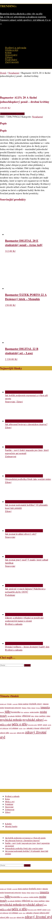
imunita (45, 707)
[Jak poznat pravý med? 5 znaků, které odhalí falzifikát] (24, 556)
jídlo (8, 711)
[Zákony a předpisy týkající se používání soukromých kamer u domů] (24, 614)
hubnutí (33, 708)
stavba (49, 725)
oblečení (26, 715)
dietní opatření (23, 704)
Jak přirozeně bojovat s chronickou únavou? (26, 424)
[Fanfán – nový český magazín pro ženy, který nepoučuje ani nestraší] (24, 446)
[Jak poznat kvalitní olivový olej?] (24, 530)
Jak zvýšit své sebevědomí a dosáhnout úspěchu (23, 16)
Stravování (11, 54)
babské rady (3, 704)
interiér (2, 712)
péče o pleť (5, 724)
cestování (15, 704)
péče (45, 720)
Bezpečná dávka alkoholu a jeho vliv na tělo (21, 13)
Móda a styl (11, 50)
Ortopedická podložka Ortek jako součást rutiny (28, 479)
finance (24, 708)
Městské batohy (11, 826)
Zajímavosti (12, 62)
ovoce (37, 716)
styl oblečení (4, 728)
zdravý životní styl (38, 916)
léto (22, 712)
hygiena (38, 708)
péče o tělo (19, 724)
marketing (26, 712)
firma (29, 708)
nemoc (18, 715)
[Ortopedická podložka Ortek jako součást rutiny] (24, 475)
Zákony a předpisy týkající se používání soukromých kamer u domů (24, 619)
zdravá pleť (45, 728)
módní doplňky (34, 712)
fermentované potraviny (13, 707)
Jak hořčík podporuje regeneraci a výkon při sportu (25, 837)
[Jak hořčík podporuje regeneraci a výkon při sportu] (24, 392)
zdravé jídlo (4, 732)
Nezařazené (13, 72)
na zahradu (11, 716)
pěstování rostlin (32, 725)
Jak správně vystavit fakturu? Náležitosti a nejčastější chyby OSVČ (25, 590)
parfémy (42, 715)
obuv (32, 716)
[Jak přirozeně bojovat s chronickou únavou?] (24, 421)
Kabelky (8, 823)
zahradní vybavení (33, 728)
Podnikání (11, 59)
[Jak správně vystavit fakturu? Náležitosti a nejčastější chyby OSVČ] (24, 585)
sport (39, 724)
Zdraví (8, 57)
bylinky (9, 704)
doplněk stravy (35, 703)
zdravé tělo (20, 732)
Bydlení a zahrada (15, 47)
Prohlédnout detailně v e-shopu (12, 114)
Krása (8, 52)
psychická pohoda (11, 719)
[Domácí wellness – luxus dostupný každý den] (24, 643)
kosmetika (15, 711)
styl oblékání (13, 728)
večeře (20, 728)
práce (48, 716)
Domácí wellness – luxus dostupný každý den (27, 646)
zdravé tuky (13, 733)
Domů (3, 72)
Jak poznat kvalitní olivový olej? (20, 533)
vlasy (24, 728)
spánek (45, 725)
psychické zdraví (33, 719)
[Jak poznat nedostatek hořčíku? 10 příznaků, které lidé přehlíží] (24, 501)
